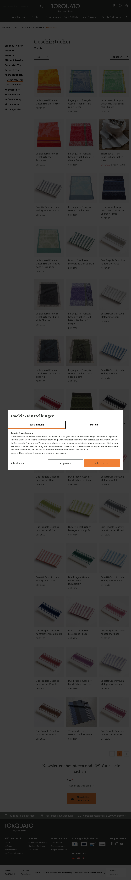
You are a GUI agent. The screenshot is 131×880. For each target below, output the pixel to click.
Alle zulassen (102, 463)
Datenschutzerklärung (30, 453)
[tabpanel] (65, 443)
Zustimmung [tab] (37, 424)
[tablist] (65, 425)
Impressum (60, 453)
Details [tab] (94, 424)
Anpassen (65, 463)
